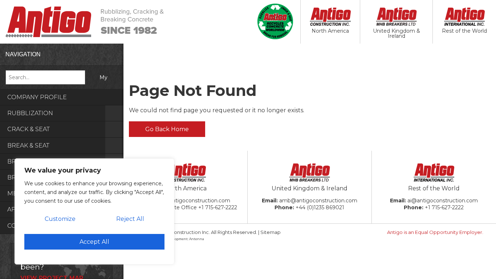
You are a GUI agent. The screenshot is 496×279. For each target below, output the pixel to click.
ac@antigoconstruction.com (194, 200)
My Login (100, 84)
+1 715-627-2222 (217, 207)
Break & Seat (28, 145)
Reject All (130, 218)
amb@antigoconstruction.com (318, 200)
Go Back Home (167, 129)
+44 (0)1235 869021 (320, 207)
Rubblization (30, 113)
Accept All (94, 241)
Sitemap (270, 232)
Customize (60, 218)
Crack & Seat (28, 129)
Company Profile (37, 97)
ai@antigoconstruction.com (442, 200)
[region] (94, 211)
